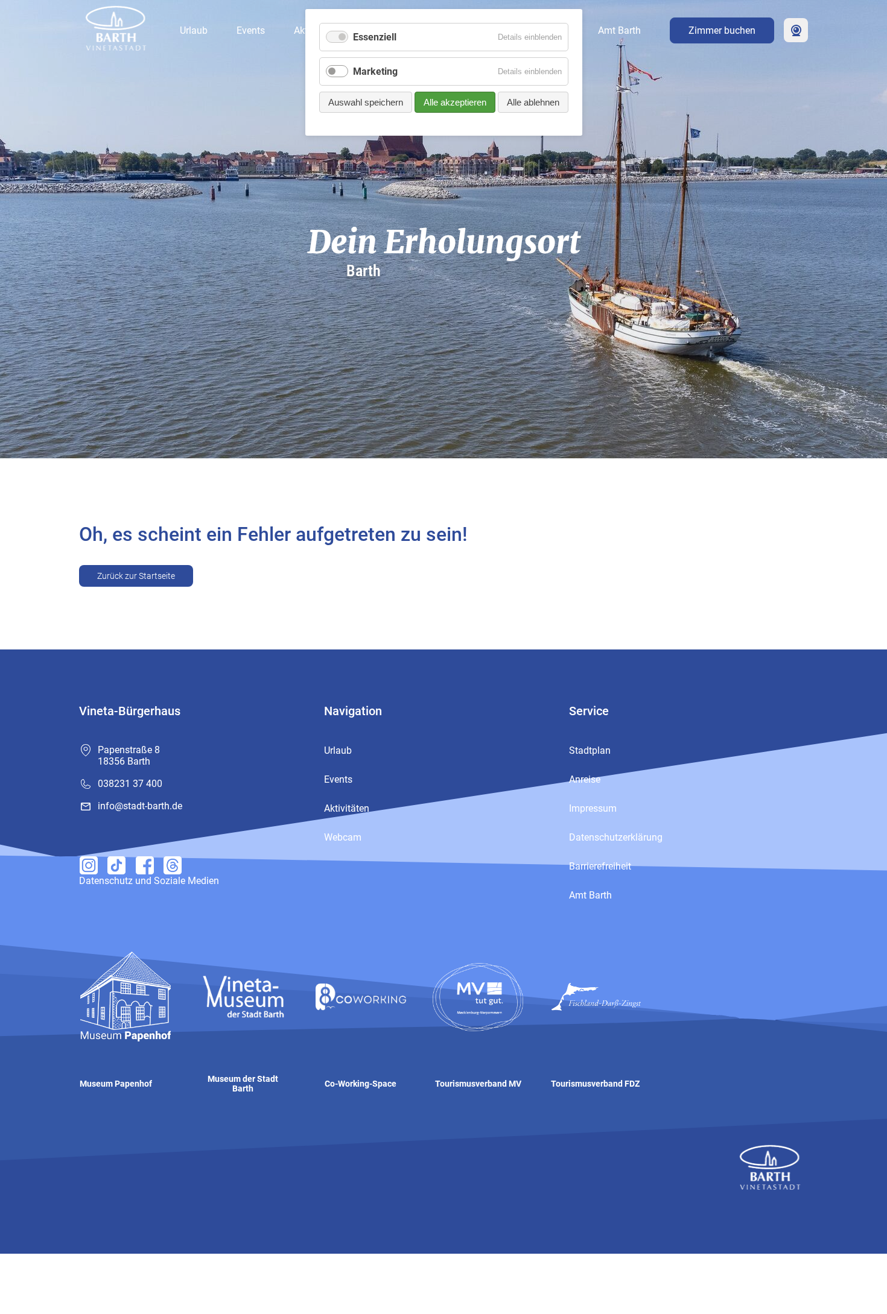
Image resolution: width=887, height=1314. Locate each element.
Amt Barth (619, 30)
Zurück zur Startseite (136, 576)
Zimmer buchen (721, 30)
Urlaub (194, 30)
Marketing (375, 71)
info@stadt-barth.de (140, 806)
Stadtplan (590, 750)
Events (251, 30)
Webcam (796, 30)
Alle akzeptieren (455, 102)
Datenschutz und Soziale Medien (149, 880)
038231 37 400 (130, 783)
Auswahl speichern (365, 102)
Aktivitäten (346, 808)
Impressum (593, 808)
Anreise (584, 779)
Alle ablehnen (533, 102)
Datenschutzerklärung (616, 837)
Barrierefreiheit (600, 866)
